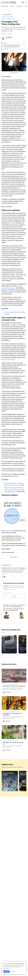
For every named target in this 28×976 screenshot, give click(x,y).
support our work (14, 610)
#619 (11, 325)
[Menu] (23, 974)
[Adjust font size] (25, 2)
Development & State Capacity (8, 18)
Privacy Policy (6, 968)
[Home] (4, 974)
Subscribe (14, 596)
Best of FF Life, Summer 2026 (9, 648)
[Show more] (24, 43)
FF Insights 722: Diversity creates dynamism (12, 714)
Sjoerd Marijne (8, 530)
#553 (17, 325)
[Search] (14, 974)
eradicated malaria (8, 359)
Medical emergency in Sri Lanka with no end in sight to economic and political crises (14, 489)
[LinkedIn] (4, 576)
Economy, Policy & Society (7, 16)
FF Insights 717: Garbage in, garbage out (13, 743)
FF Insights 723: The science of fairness (14, 686)
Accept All (6, 971)
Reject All (13, 971)
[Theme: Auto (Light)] (22, 2)
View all (3, 632)
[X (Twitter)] (2, 576)
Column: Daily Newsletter (7, 14)
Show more (6, 48)
